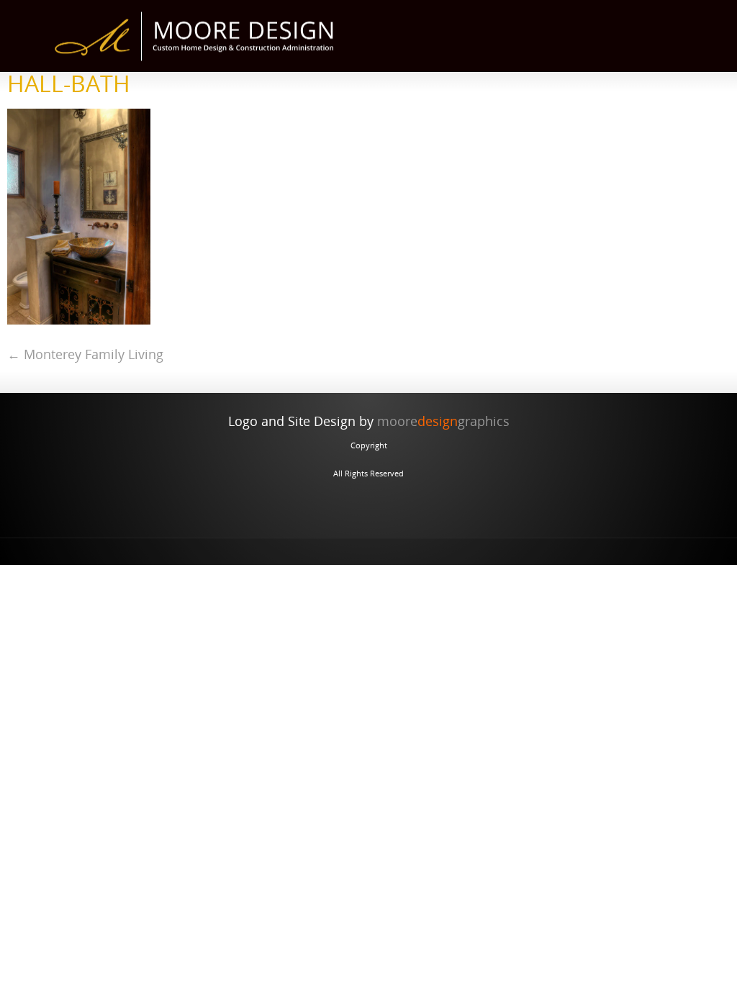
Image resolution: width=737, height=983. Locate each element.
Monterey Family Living (85, 354)
